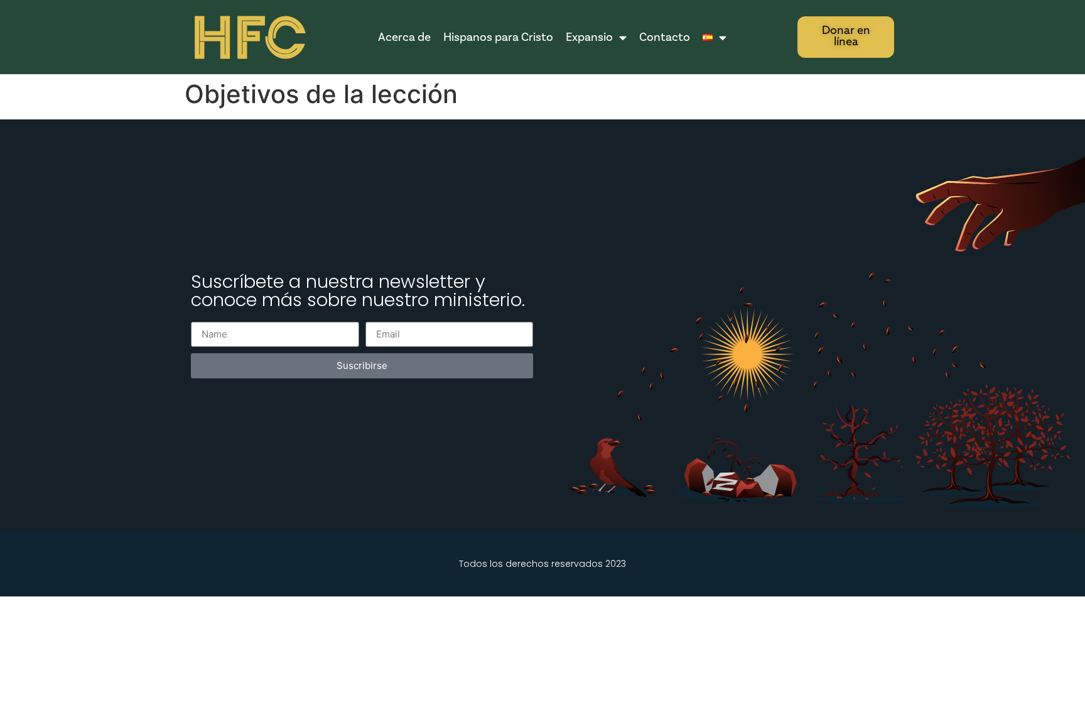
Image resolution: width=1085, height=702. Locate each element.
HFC (248, 38)
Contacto (664, 37)
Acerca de (404, 37)
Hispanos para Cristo (498, 37)
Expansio (589, 37)
